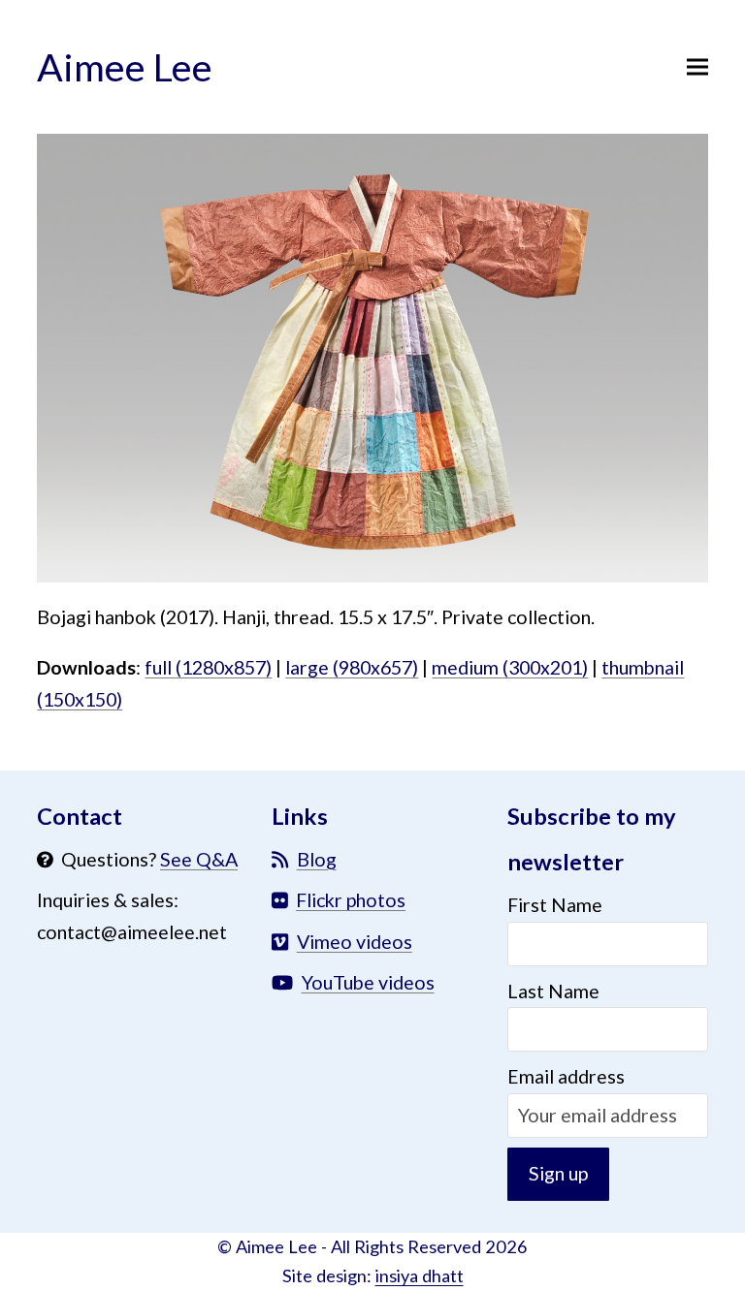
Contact (79, 816)
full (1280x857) (208, 667)
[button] (697, 66)
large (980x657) (351, 667)
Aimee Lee (124, 66)
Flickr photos (350, 900)
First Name (554, 905)
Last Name (553, 991)
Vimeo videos (354, 941)
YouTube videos (368, 982)
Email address (566, 1076)
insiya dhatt (419, 1275)
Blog (317, 859)
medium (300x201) (510, 667)
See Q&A (199, 859)
